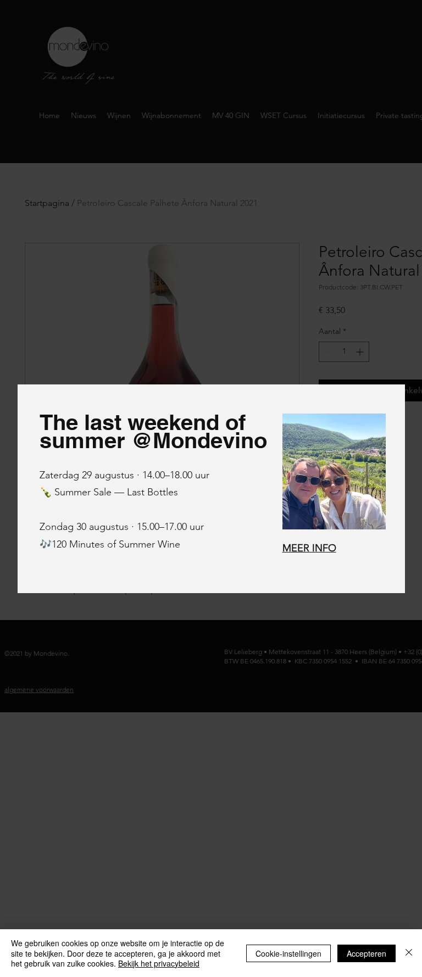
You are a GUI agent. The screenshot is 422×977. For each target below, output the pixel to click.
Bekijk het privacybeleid (158, 963)
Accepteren (366, 953)
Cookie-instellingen (288, 953)
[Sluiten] (408, 953)
